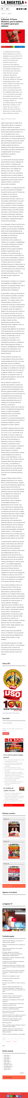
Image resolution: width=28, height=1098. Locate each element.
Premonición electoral (7, 980)
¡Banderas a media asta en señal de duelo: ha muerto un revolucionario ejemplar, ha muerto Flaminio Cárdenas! (12, 1030)
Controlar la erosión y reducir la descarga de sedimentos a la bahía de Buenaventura (12, 996)
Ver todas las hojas (8, 805)
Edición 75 (4, 13)
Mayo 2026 (6, 1058)
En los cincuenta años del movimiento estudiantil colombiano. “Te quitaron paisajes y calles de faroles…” (13, 972)
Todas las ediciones (8, 886)
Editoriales (9, 13)
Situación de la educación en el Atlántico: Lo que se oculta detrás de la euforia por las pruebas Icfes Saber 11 (13, 966)
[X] (14, 1096)
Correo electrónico (6, 723)
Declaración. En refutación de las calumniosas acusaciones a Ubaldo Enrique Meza (12, 1008)
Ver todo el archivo (8, 1077)
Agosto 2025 (7, 1069)
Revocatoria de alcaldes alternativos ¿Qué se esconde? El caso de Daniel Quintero (12, 1019)
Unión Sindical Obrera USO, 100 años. (11, 713)
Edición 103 (6, 841)
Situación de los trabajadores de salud (10, 976)
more (3, 1045)
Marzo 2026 (7, 1061)
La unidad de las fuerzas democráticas (11, 978)
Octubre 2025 (7, 1068)
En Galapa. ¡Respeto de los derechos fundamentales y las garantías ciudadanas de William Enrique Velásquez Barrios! (12, 953)
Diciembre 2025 (7, 1064)
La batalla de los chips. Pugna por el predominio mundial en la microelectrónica (13, 962)
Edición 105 (6, 819)
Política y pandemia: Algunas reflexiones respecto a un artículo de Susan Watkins (14, 1025)
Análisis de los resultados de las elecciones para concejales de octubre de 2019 (13, 1004)
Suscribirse (5, 733)
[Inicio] (14, 3)
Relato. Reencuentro (7, 1022)
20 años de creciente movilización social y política (13, 1034)
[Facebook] (8, 1096)
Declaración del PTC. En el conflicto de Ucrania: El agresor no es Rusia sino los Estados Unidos (13, 1015)
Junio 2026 (6, 1057)
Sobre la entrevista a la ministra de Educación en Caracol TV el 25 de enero (13, 1011)
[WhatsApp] (11, 1096)
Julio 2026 (6, 1055)
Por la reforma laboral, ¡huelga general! (13, 755)
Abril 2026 (6, 1060)
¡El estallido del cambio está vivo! (9, 789)
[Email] (17, 1096)
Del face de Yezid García (8, 993)
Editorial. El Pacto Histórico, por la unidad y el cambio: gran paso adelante (12, 941)
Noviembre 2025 (8, 1066)
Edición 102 (6, 863)
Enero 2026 (6, 1063)
